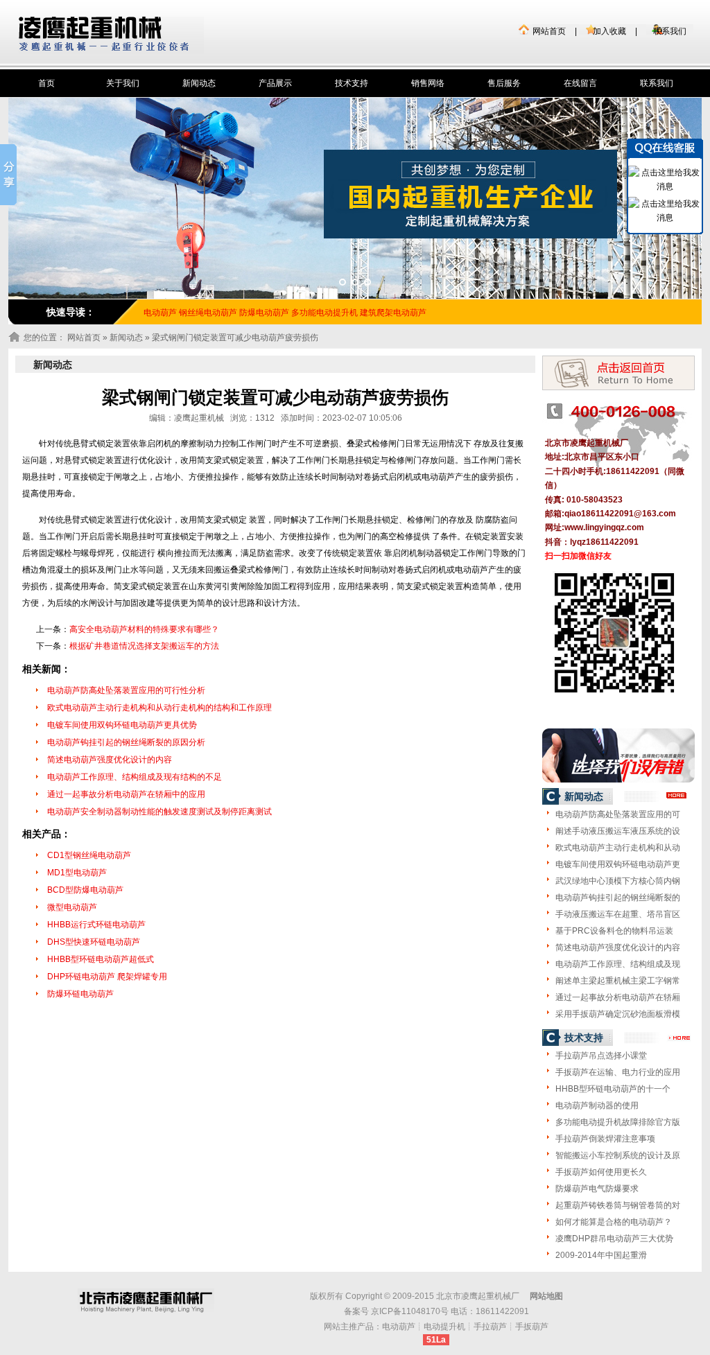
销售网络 (427, 83)
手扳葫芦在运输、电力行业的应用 (617, 1072)
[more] (677, 795)
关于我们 (122, 83)
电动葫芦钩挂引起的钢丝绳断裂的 (617, 897)
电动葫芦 (398, 1326)
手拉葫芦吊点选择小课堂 (601, 1055)
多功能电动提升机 (324, 312)
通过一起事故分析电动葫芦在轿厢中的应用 (126, 794)
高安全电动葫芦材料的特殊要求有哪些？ (144, 629)
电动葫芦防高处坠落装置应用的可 (617, 814)
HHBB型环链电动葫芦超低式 (100, 959)
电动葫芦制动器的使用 (597, 1105)
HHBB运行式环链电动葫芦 (96, 924)
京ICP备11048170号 (410, 1311)
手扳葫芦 (531, 1326)
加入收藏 (609, 31)
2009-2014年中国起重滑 (601, 1255)
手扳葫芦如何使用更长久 (601, 1172)
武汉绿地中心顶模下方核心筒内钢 (617, 881)
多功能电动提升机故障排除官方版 (617, 1122)
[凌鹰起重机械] (111, 35)
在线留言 (580, 83)
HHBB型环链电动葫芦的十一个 (612, 1089)
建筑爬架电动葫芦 (393, 312)
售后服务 (504, 83)
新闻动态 (199, 83)
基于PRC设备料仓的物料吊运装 (614, 931)
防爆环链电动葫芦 (80, 994)
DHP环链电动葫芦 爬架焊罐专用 (107, 976)
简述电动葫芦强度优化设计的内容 (109, 759)
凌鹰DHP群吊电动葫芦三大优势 (614, 1238)
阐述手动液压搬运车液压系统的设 (617, 831)
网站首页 (549, 31)
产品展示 (275, 83)
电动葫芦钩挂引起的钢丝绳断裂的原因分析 (126, 742)
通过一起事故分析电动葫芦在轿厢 (617, 997)
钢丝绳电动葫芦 (208, 312)
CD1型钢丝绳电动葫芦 (89, 855)
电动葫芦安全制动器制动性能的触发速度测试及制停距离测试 (159, 811)
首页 (46, 83)
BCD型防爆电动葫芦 (85, 890)
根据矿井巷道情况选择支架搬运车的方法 (144, 646)
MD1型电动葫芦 (77, 872)
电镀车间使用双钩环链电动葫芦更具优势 (122, 725)
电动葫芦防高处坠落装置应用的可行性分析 (126, 690)
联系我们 (669, 31)
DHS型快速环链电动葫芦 (93, 942)
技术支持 (351, 83)
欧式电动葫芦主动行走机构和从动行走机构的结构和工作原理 (159, 708)
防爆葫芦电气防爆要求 (597, 1189)
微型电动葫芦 (72, 907)
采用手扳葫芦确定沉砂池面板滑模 (617, 1014)
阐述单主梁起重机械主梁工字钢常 (617, 981)
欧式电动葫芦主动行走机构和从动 (617, 848)
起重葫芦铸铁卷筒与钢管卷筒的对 (617, 1205)
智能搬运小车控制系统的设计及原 (617, 1155)
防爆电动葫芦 (264, 312)
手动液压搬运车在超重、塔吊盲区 (617, 914)
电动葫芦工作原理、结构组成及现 (617, 964)
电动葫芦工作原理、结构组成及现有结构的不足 (134, 777)
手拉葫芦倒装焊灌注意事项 (605, 1139)
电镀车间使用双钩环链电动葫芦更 (617, 864)
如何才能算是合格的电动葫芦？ (613, 1222)
